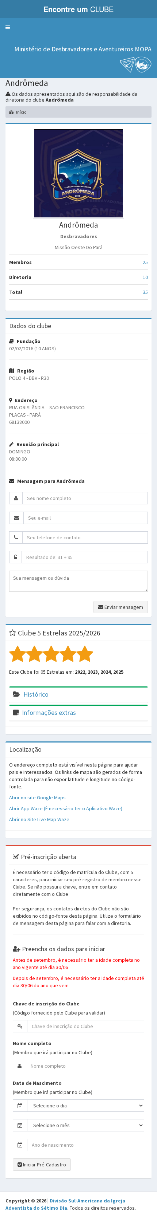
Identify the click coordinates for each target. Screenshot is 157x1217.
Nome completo (32, 1043)
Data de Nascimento (37, 1083)
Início (20, 112)
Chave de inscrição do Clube (46, 1003)
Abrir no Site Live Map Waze (39, 819)
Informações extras (49, 712)
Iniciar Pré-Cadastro (44, 1164)
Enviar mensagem (123, 607)
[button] (7, 27)
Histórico (36, 694)
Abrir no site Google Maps (37, 797)
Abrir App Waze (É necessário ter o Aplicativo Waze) (65, 808)
